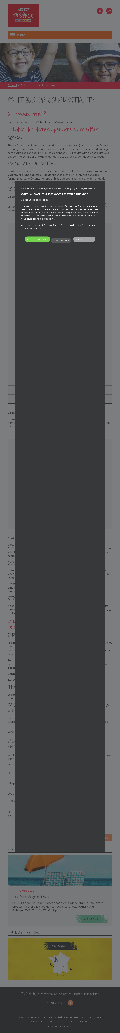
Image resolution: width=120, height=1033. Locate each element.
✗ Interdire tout (84, 239)
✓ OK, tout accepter (37, 239)
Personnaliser (61, 240)
